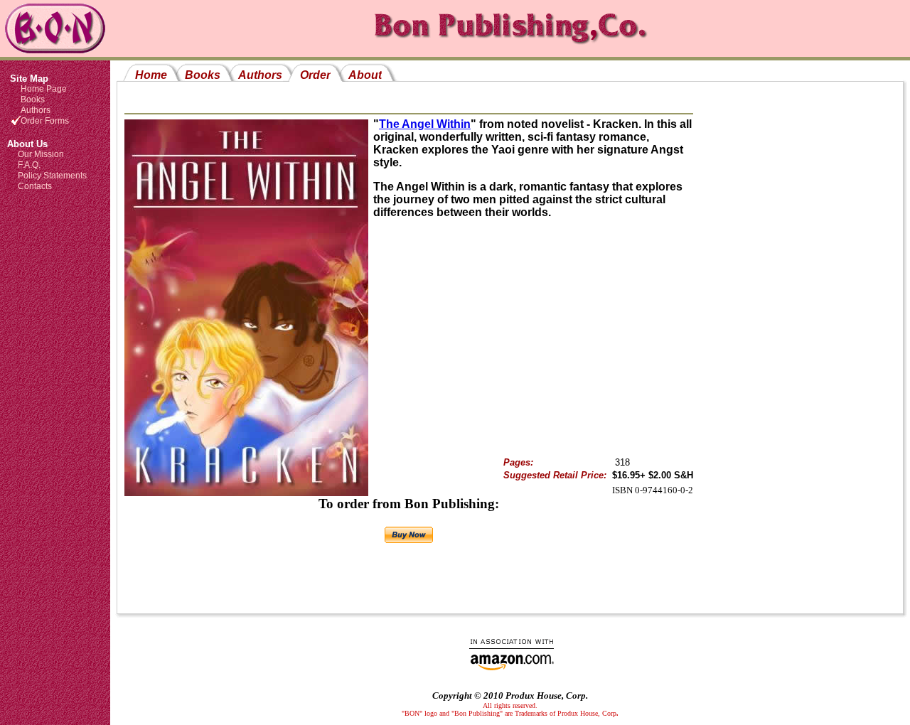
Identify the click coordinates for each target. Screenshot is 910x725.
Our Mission (41, 154)
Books (33, 99)
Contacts (35, 186)
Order (315, 75)
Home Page (44, 89)
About (365, 75)
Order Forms (45, 121)
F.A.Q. (29, 165)
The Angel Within (425, 124)
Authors (35, 110)
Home (151, 75)
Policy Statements (52, 176)
